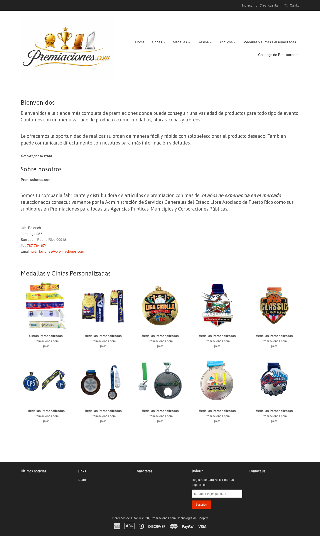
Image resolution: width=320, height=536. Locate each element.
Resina (204, 41)
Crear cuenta (269, 5)
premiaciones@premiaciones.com (57, 251)
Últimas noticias (33, 471)
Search (83, 479)
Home (140, 41)
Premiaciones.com (163, 518)
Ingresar (248, 5)
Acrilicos (226, 41)
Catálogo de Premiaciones (278, 54)
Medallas (180, 41)
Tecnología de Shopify (192, 518)
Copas (157, 41)
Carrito (294, 5)
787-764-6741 (38, 245)
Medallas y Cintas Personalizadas (269, 41)
